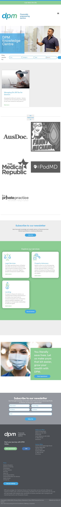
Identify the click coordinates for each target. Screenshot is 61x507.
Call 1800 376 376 (30, 3)
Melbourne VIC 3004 (40, 433)
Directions (38, 439)
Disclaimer (25, 500)
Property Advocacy (41, 263)
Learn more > (8, 274)
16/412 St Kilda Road (40, 431)
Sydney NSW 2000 (40, 447)
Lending (8, 292)
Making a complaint (29, 503)
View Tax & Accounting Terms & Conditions (12, 503)
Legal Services (10, 263)
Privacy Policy (17, 500)
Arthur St (57, 500)
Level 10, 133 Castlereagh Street (43, 445)
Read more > (7, 104)
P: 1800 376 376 (39, 437)
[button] (58, 13)
